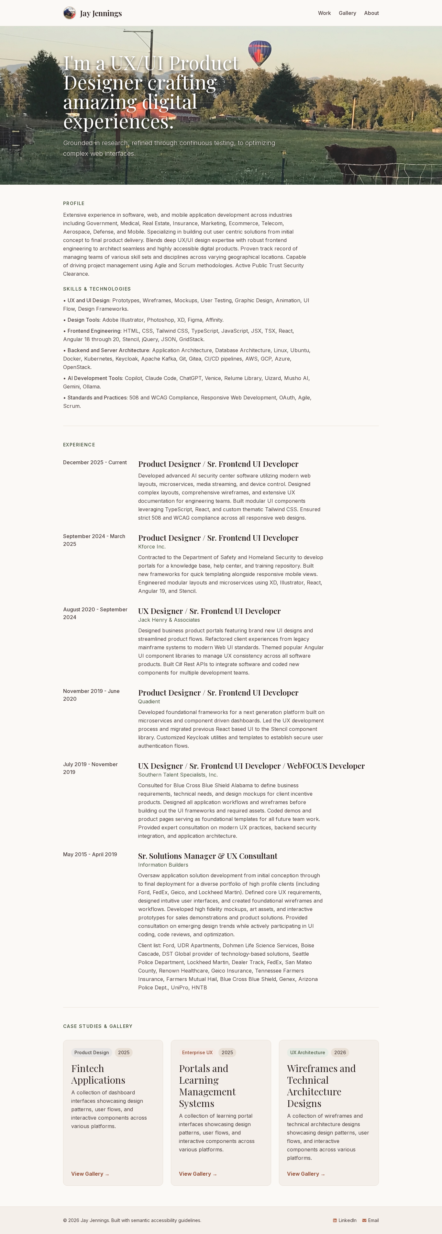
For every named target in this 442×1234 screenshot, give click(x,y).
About (371, 13)
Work (324, 13)
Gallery (347, 13)
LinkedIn (348, 1220)
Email (373, 1220)
